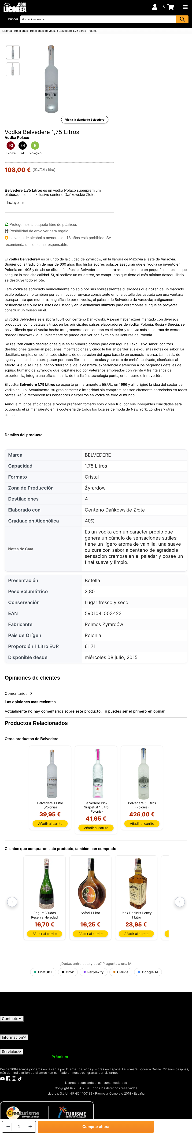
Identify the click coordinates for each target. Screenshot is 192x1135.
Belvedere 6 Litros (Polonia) (142, 805)
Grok (70, 972)
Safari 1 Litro (90, 913)
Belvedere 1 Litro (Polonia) (50, 805)
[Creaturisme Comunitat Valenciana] (47, 1112)
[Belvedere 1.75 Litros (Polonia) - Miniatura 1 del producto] (13, 52)
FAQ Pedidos (131, 1042)
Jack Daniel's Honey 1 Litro (136, 915)
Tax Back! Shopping (169, 1056)
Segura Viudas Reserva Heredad (44, 915)
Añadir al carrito (50, 823)
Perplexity (95, 972)
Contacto (10, 1018)
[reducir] (7, 1126)
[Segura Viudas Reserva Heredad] (46, 883)
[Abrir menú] (185, 7)
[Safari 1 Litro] (92, 883)
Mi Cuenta (12, 1056)
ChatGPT (45, 972)
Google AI (150, 972)
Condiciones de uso (20, 1042)
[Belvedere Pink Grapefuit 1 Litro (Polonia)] (97, 774)
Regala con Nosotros (127, 1056)
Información (12, 1037)
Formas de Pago (162, 1042)
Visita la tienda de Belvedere (84, 119)
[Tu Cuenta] (154, 6)
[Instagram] (14, 1078)
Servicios (10, 1051)
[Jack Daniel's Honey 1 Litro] (138, 883)
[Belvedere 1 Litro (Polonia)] (52, 774)
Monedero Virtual (88, 1056)
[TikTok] (20, 1078)
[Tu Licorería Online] (15, 7)
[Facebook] (8, 1078)
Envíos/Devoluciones (96, 1042)
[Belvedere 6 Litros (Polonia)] (143, 774)
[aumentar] (30, 1126)
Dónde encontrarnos (56, 1046)
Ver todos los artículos (24, 1013)
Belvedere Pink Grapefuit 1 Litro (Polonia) (96, 807)
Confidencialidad (57, 1042)
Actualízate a (47, 1057)
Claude (122, 972)
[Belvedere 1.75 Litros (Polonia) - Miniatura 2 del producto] (13, 69)
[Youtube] (2, 1078)
